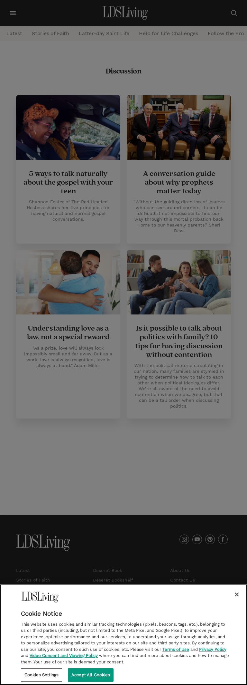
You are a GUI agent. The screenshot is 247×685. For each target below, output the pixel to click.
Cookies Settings (41, 674)
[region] (123, 634)
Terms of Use (175, 649)
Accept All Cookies (90, 674)
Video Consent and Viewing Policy (64, 655)
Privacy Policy (212, 649)
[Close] (237, 594)
